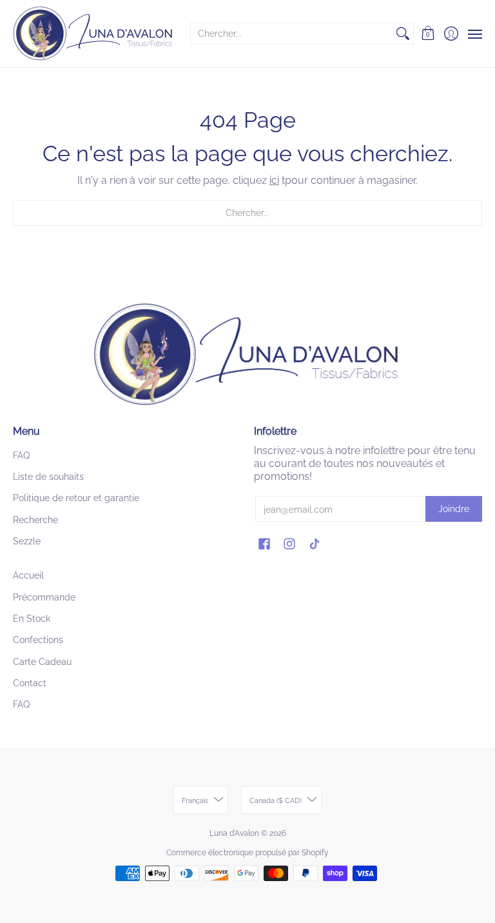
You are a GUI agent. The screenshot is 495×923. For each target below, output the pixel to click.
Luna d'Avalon (234, 833)
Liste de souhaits (48, 476)
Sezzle (27, 541)
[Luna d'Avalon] (93, 33)
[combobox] (292, 33)
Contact (29, 683)
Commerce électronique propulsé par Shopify (247, 852)
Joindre (453, 509)
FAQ (21, 455)
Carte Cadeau (42, 662)
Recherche (35, 520)
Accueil (28, 575)
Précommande (44, 597)
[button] (428, 33)
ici (274, 180)
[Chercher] (403, 33)
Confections (38, 640)
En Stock (31, 618)
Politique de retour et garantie (76, 498)
